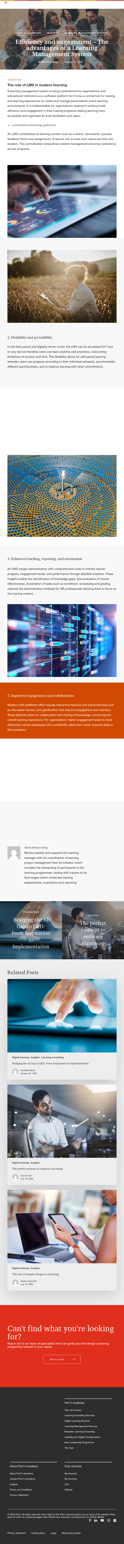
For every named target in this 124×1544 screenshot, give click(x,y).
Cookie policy (38, 1533)
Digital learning (29, 33)
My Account (71, 1473)
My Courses (71, 1479)
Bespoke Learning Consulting (80, 1431)
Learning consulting (52, 1057)
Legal (53, 1533)
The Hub (69, 1448)
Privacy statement (16, 1533)
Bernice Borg (49, 61)
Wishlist (68, 1489)
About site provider (71, 1533)
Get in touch (57, 1359)
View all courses (73, 1410)
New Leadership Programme (79, 1442)
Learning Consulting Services (80, 1415)
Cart (67, 1484)
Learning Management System (85, 33)
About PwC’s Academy (21, 1473)
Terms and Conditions (21, 1489)
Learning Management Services (81, 1426)
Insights (53, 33)
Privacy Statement (19, 1495)
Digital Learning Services (77, 1421)
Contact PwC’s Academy (22, 1479)
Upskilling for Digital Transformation (83, 1437)
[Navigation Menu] (117, 4)
